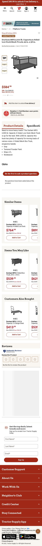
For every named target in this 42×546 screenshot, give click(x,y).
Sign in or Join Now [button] (17, 115)
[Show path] (9, 29)
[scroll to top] (38, 531)
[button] (25, 4)
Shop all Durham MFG (9, 33)
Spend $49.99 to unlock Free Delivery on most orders (21, 1)
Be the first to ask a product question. (21, 174)
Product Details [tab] (13, 125)
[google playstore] (27, 536)
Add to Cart (16, 238)
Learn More (20, 4)
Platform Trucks (19, 29)
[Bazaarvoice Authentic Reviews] (12, 351)
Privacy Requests (7, 541)
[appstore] (9, 536)
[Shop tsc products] (21, 23)
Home (4, 29)
